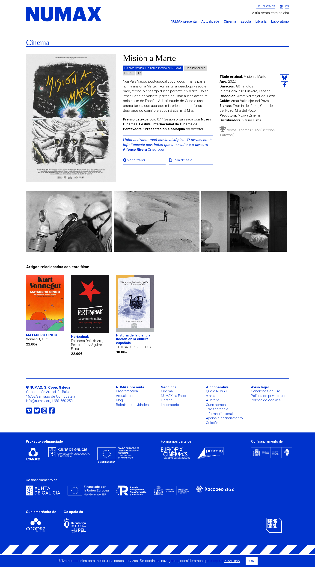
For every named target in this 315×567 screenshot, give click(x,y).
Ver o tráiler (135, 160)
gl (281, 6)
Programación (127, 391)
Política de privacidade (268, 396)
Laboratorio (280, 22)
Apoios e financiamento (224, 418)
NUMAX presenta (184, 22)
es (287, 6)
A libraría (212, 400)
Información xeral (219, 414)
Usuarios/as (265, 6)
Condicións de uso (265, 391)
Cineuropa (143, 149)
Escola (246, 22)
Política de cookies (266, 400)
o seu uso (232, 561)
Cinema (230, 22)
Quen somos (216, 405)
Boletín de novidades (132, 405)
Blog (119, 400)
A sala (210, 396)
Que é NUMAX (217, 391)
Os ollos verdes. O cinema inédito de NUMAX (153, 68)
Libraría (261, 22)
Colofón (212, 423)
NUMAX (64, 14)
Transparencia (217, 409)
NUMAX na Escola (174, 396)
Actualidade (210, 22)
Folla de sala (182, 160)
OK (251, 561)
